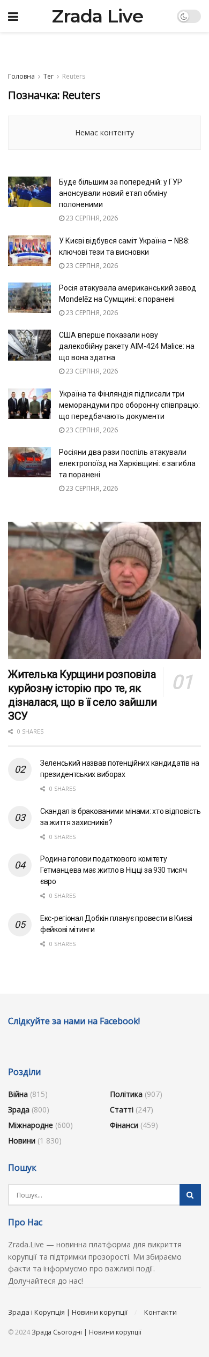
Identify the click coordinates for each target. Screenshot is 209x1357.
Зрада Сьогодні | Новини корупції (86, 1332)
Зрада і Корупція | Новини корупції (68, 1312)
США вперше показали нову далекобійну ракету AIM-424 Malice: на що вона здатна (127, 346)
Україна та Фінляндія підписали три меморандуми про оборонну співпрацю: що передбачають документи (129, 405)
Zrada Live (97, 16)
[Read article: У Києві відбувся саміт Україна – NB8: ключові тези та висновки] (29, 250)
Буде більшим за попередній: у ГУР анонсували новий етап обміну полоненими (120, 193)
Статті (121, 1109)
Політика (126, 1094)
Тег (48, 76)
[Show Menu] (13, 16)
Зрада (18, 1109)
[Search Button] (190, 1195)
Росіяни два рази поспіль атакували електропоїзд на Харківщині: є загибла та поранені (127, 463)
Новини (21, 1140)
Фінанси (124, 1125)
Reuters (73, 76)
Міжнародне (30, 1125)
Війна (18, 1094)
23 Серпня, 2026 (91, 218)
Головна (21, 76)
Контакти (160, 1312)
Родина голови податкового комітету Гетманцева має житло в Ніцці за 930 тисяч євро (113, 870)
